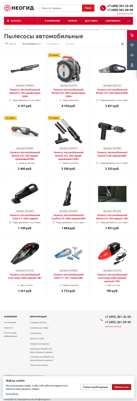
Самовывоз (112, 21)
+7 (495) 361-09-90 (120, 10)
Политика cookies (39, 365)
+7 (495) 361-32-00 (120, 6)
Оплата (72, 21)
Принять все (121, 387)
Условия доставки (39, 328)
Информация (38, 316)
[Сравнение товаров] (132, 55)
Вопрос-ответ (37, 338)
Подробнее (12, 393)
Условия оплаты (38, 322)
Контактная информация (10, 334)
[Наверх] (133, 308)
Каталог (16, 21)
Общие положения (39, 344)
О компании (52, 21)
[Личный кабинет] (132, 65)
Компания (10, 316)
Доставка (91, 21)
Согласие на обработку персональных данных (42, 358)
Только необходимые (95, 387)
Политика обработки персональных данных (41, 350)
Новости (8, 328)
